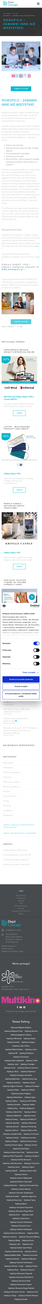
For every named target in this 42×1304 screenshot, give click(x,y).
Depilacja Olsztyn (10, 1295)
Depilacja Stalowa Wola (28, 1171)
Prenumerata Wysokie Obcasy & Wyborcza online (19, 351)
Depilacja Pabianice (27, 1053)
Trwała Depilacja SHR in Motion (15, 850)
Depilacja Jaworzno (10, 1237)
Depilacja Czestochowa (21, 1218)
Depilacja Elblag (14, 1240)
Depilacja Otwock (21, 1174)
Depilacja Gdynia (28, 1167)
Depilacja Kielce (33, 1233)
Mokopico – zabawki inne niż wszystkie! (19, 15)
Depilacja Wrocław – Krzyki (13, 1266)
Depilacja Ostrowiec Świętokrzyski (21, 1193)
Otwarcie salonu (9, 796)
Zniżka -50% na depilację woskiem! (19, 833)
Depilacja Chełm (32, 1060)
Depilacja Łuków (31, 1049)
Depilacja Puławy (11, 1119)
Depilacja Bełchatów (12, 1079)
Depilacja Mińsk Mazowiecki (13, 1156)
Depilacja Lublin (27, 1215)
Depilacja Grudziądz (32, 1086)
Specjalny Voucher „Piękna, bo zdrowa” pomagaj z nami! (15, 582)
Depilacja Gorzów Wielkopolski (21, 1178)
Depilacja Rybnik (11, 1171)
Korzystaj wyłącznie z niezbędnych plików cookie (21, 695)
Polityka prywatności (9, 946)
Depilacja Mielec (13, 1090)
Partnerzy (13, 13)
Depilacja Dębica (12, 1101)
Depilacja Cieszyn (29, 1082)
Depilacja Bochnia (31, 1031)
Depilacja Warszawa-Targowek (21, 1273)
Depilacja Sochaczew (31, 1134)
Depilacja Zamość (12, 1126)
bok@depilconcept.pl (13, 930)
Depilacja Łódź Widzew (28, 1101)
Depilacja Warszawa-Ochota (14, 1292)
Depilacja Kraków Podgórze (21, 1093)
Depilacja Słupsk (29, 1038)
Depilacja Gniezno (12, 1138)
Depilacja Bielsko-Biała (12, 1255)
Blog (21, 914)
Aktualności (21, 895)
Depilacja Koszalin (21, 1299)
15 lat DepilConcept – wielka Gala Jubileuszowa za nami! (16, 710)
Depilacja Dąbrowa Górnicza (28, 1068)
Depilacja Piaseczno (27, 1270)
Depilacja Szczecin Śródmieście (21, 1222)
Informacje (7, 777)
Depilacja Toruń (32, 1292)
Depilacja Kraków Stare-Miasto (21, 1248)
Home (5, 13)
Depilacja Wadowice (29, 1123)
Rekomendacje (21, 906)
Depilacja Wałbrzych (29, 1259)
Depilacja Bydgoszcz (27, 1108)
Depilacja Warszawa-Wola (21, 1281)
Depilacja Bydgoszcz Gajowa (21, 1035)
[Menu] (38, 4)
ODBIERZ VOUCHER (21, 89)
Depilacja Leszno (14, 1167)
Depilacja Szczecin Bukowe (21, 1189)
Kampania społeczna (11, 786)
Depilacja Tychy (29, 1200)
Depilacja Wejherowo (14, 1116)
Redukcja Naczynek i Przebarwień (16, 864)
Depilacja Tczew (9, 1068)
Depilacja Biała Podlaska (14, 1049)
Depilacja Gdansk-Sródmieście (21, 1229)
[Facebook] (17, 1007)
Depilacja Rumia (28, 1240)
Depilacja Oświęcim (32, 1156)
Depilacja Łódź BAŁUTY (28, 1119)
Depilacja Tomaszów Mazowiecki (21, 1207)
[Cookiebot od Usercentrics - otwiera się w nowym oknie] (30, 606)
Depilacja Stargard (28, 1042)
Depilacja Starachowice (28, 1141)
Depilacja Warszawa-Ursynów (21, 1284)
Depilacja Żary (12, 1108)
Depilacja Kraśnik (13, 1042)
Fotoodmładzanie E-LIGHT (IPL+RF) (17, 855)
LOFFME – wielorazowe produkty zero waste (17, 428)
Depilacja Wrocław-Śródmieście (21, 1262)
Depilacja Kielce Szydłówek (14, 1060)
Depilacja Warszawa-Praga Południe (21, 1288)
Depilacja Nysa (30, 1097)
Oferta (19, 413)
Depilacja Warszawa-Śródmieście (21, 1277)
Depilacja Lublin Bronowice (12, 1163)
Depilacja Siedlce (29, 1104)
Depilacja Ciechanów (31, 1163)
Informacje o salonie (11, 782)
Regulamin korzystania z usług (12, 951)
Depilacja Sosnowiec (30, 1255)
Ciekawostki (8, 767)
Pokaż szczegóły (29, 672)
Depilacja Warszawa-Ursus (21, 1226)
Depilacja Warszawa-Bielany (29, 1237)
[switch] (36, 650)
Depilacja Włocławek (14, 1038)
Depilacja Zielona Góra (29, 1130)
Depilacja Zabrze (30, 1112)
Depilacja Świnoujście (21, 1057)
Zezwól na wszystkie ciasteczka (21, 679)
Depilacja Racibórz (13, 1104)
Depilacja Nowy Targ (29, 1079)
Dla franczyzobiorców (11, 772)
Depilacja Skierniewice (15, 1097)
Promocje (7, 805)
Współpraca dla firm (21, 911)
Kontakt (21, 908)
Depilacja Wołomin (12, 1130)
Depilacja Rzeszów (10, 1185)
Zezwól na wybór (21, 686)
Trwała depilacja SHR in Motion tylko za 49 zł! (18, 826)
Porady (6, 801)
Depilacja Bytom (21, 1204)
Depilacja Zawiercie (13, 1082)
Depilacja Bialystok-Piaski (13, 1031)
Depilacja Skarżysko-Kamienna (21, 1075)
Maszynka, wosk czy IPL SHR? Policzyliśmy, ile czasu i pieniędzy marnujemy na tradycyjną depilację (20, 730)
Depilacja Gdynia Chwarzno (13, 1086)
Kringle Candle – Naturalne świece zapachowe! (14, 505)
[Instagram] (24, 1007)
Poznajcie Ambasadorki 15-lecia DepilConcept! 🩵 (15, 719)
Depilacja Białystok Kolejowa (21, 1027)
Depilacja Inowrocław (28, 1138)
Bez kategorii (8, 763)
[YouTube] (21, 1007)
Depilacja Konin (14, 1215)
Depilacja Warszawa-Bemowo (14, 1233)
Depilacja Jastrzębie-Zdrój (12, 1134)
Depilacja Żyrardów (12, 1123)
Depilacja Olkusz (13, 1071)
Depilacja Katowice (12, 1259)
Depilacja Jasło (13, 1064)
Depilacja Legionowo (28, 1196)
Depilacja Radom (31, 1266)
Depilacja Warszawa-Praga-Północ (21, 1211)
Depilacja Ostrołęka (28, 1064)
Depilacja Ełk (12, 1053)
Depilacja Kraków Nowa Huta (14, 1152)
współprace (7, 810)
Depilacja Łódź (27, 1244)
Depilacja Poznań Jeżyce (14, 1145)
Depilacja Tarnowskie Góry (28, 1185)
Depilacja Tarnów (31, 1145)
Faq (21, 903)
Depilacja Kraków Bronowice (21, 1160)
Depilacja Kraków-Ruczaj (14, 1251)
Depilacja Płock (12, 1270)
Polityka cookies (7, 949)
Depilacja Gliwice (31, 1251)
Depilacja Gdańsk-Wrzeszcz (28, 1295)
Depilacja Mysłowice (28, 1071)
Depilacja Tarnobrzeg (28, 1126)
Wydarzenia (8, 815)
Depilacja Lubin (14, 1244)
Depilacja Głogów (11, 1141)
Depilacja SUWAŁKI (28, 1090)
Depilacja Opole (32, 1152)
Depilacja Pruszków (12, 1196)
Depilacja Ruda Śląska (21, 1149)
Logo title (11, 3)
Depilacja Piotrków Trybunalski (21, 1182)
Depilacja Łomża (30, 1116)
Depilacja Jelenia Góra (14, 1112)
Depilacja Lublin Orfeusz (21, 1046)
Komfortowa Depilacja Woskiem (16, 859)
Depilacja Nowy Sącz (14, 1200)
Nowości (6, 791)
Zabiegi (21, 901)
